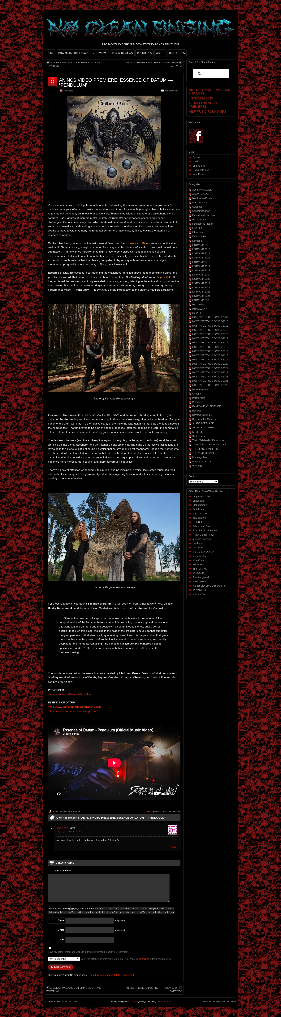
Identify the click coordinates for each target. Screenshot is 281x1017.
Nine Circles (199, 560)
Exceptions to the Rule (204, 215)
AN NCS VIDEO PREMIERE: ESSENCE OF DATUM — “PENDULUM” (116, 82)
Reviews (196, 410)
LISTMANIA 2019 (201, 274)
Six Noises (198, 564)
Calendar (197, 206)
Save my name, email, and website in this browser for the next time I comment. (88, 952)
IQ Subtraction (199, 236)
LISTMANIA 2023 (201, 291)
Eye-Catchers (199, 219)
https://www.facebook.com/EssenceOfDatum (75, 706)
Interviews (197, 232)
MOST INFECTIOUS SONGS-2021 (210, 368)
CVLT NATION (200, 513)
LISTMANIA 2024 (201, 296)
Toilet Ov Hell (199, 581)
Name (61, 920)
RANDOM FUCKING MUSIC (207, 406)
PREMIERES (144, 53)
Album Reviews (200, 194)
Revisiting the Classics (204, 419)
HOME (50, 53)
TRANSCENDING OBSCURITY (209, 585)
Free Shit (197, 228)
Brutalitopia (199, 509)
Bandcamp (198, 501)
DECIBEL (198, 522)
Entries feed (199, 166)
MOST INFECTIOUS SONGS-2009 (210, 317)
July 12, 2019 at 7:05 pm (68, 831)
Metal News (198, 304)
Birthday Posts (199, 202)
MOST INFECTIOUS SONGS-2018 (210, 355)
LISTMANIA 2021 (201, 283)
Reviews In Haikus (202, 415)
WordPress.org (200, 174)
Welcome (197, 465)
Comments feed (201, 170)
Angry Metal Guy (201, 496)
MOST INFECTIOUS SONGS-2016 (210, 347)
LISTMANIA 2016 (201, 262)
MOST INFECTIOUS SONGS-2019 (210, 359)
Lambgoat (198, 543)
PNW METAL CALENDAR (73, 53)
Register (197, 157)
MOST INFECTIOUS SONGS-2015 (210, 342)
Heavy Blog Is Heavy (203, 535)
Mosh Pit (196, 313)
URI (62, 939)
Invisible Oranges (202, 539)
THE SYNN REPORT (203, 453)
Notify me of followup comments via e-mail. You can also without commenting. (125, 959)
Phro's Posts (198, 398)
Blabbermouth (200, 505)
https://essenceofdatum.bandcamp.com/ (72, 711)
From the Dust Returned (205, 530)
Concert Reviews (201, 211)
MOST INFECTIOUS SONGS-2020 (210, 364)
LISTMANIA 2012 (201, 245)
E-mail (61, 930)
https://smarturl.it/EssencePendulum (70, 694)
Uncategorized (200, 457)
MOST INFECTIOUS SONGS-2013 (210, 334)
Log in (196, 161)
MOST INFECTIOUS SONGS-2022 (210, 372)
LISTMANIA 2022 (201, 287)
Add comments (172, 91)
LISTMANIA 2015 (201, 257)
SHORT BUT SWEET (203, 427)
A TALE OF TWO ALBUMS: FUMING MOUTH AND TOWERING (74, 64)
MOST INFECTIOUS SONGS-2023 (210, 376)
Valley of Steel (200, 594)
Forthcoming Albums (203, 223)
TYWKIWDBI (199, 590)
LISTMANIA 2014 (201, 253)
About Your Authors (202, 189)
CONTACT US (177, 53)
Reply (173, 846)
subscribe (144, 959)
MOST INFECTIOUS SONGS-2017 (210, 351)
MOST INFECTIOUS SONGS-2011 (210, 325)
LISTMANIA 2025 (201, 300)
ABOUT (160, 53)
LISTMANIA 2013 (201, 249)
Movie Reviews (200, 389)
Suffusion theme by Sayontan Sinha (219, 1001)
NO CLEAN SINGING (68, 1001)
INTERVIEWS (99, 53)
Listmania (197, 241)
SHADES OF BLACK (203, 423)
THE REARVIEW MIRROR (206, 449)
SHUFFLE (197, 432)
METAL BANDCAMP (203, 551)
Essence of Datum (171, 811)
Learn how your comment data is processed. (111, 975)
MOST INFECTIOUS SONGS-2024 (210, 381)
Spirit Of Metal (200, 568)
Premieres (68, 91)
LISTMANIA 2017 (201, 266)
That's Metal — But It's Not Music (209, 440)
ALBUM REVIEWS (122, 53)
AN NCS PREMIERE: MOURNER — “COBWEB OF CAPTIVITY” (154, 64)
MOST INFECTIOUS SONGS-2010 (210, 321)
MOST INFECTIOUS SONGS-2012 (210, 330)
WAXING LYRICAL (202, 461)
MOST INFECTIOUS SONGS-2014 (210, 338)
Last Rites (198, 547)
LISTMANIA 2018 (201, 270)
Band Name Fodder (202, 198)
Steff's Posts (198, 436)
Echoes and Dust (201, 526)
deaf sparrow (199, 518)
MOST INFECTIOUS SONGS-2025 (210, 385)
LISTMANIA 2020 (201, 279)
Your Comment (62, 870)
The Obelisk (199, 573)
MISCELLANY (199, 308)
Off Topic (196, 393)
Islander (66, 811)
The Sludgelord (201, 577)
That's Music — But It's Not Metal (209, 444)
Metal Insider (199, 556)
